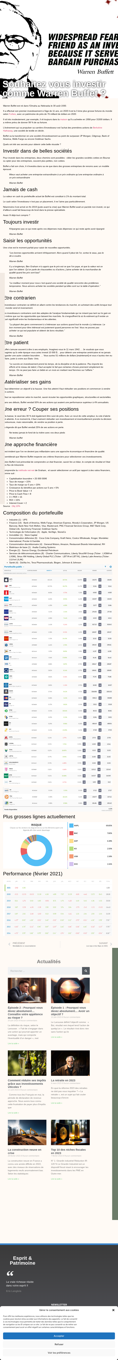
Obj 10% (16, 506)
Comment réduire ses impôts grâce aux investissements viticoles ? (27, 1084)
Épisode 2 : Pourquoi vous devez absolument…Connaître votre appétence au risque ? (25, 1012)
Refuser (59, 1344)
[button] (113, 1310)
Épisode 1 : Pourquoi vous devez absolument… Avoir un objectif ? (70, 1011)
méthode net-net (26, 470)
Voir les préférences (59, 1352)
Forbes (12, 114)
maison (63, 119)
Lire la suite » (13, 1043)
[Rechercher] (86, 971)
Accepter (59, 1335)
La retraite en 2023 (63, 1080)
